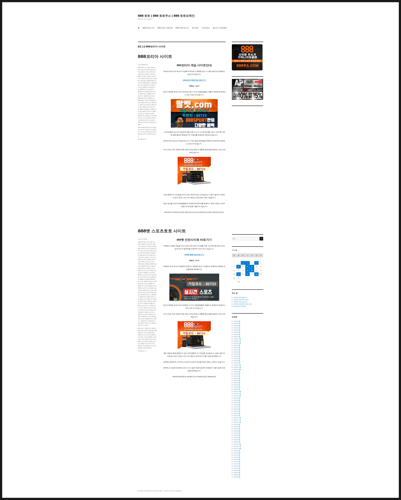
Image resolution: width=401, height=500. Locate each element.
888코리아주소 (142, 134)
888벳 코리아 (152, 286)
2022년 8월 (236, 426)
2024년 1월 (236, 389)
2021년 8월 (236, 453)
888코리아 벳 (149, 116)
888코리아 (141, 116)
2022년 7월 (236, 429)
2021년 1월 (236, 468)
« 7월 (238, 282)
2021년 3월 (236, 464)
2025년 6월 (236, 352)
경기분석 (195, 28)
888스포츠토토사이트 (148, 343)
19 (247, 270)
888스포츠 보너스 (182, 28)
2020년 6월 (236, 470)
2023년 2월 (236, 413)
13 (252, 267)
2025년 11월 (237, 341)
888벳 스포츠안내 (143, 270)
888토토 (152, 122)
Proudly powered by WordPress (173, 491)
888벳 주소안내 (142, 286)
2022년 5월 (236, 433)
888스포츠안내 (144, 310)
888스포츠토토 (150, 113)
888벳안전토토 (142, 98)
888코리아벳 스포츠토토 (147, 120)
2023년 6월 (236, 404)
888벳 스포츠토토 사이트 (162, 230)
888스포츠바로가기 (144, 305)
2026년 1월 (236, 337)
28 (256, 274)
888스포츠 (148, 127)
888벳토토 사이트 (143, 100)
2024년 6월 (236, 378)
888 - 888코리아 (146, 328)
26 (247, 274)
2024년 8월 (236, 374)
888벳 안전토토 (149, 281)
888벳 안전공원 (144, 279)
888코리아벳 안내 (143, 122)
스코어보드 (206, 28)
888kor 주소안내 (150, 257)
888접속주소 (149, 319)
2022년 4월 (236, 435)
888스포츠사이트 (150, 339)
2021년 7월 (236, 455)
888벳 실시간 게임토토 (147, 89)
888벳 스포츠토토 (149, 272)
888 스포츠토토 (146, 67)
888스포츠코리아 (143, 314)
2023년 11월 (237, 394)
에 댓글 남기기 (142, 139)
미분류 (146, 325)
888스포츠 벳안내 (145, 105)
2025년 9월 (236, 345)
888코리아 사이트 (155, 56)
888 (139, 67)
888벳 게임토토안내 (147, 78)
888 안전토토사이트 (144, 248)
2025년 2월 (236, 361)
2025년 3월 (236, 358)
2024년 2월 (236, 387)
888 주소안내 (145, 72)
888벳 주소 (143, 94)
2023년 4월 (236, 409)
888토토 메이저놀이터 (240, 297)
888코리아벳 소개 (145, 323)
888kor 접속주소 (150, 74)
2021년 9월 (236, 451)
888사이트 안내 (146, 102)
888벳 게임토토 (146, 266)
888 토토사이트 (144, 255)
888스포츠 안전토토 (146, 301)
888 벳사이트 (145, 242)
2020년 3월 (236, 475)
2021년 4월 (236, 462)
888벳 (143, 127)
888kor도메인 (142, 76)
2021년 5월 (236, 459)
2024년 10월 (237, 369)
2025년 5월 (236, 354)
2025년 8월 (236, 347)
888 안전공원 (152, 246)
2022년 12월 (237, 418)
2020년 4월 (236, 472)
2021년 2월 (236, 466)
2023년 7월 (236, 402)
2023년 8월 (236, 400)
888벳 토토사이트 (149, 96)
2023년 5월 (236, 407)
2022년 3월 (236, 437)
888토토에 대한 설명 (239, 306)
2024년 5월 (236, 380)
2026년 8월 (236, 321)
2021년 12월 (237, 444)
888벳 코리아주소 (143, 288)
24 (238, 274)
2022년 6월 (236, 431)
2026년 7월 (236, 323)
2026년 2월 (236, 334)
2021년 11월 (237, 446)
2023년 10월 (237, 396)
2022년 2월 (236, 440)
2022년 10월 (237, 422)
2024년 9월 (236, 372)
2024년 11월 (237, 367)
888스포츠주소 (147, 111)
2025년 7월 (236, 350)
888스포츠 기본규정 (165, 28)
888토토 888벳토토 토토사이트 (242, 304)
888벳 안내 (141, 91)
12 (247, 267)
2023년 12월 (237, 391)
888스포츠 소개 (148, 28)
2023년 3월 (236, 411)
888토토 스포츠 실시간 (240, 302)
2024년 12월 (237, 365)
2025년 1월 (236, 363)
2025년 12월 (237, 339)
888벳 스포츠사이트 (144, 335)
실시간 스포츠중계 (220, 28)
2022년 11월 (237, 420)
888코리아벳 (142, 348)
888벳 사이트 (151, 268)
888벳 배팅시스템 (148, 83)
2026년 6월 (236, 326)
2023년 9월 (236, 398)
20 (252, 270)
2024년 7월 (236, 376)
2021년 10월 (237, 448)
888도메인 (141, 264)
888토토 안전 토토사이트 (241, 300)
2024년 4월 (236, 383)
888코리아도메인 (151, 132)
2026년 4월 (236, 330)
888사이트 (143, 297)
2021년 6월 (236, 457)
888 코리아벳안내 (145, 253)
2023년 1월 (236, 415)
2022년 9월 (236, 424)
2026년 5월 (236, 328)
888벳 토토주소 (146, 294)
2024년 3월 (236, 385)
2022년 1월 (236, 442)
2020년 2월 (236, 477)
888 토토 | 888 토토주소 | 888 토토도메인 (166, 15)
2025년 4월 (236, 356)
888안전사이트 (145, 316)
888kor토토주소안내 (147, 262)
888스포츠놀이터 (145, 109)
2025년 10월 (237, 343)
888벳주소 (151, 98)
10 (238, 267)
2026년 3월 (236, 332)
